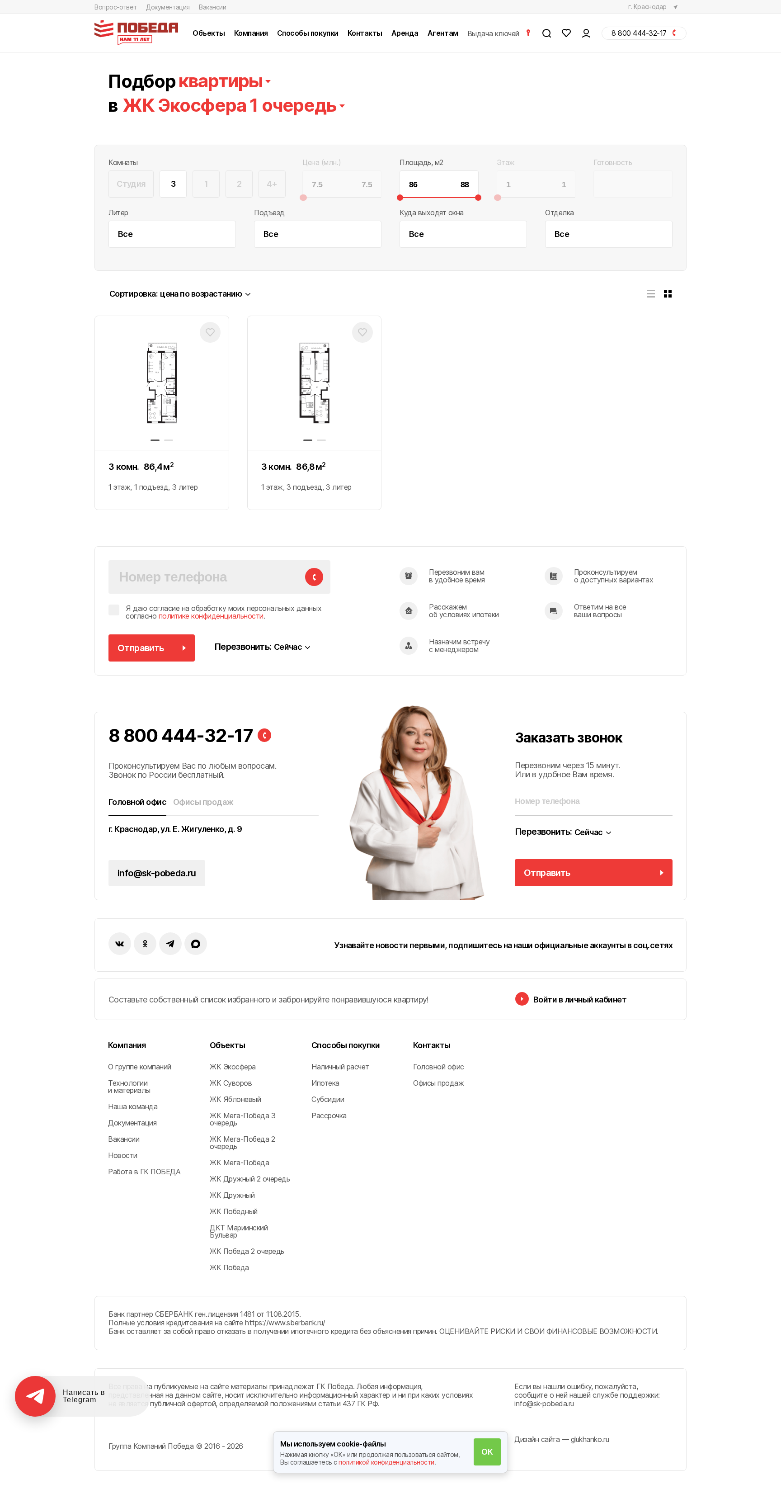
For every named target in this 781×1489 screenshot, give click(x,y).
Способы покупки (345, 1045)
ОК (487, 1451)
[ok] (145, 943)
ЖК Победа (229, 1267)
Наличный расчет (340, 1066)
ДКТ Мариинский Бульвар (239, 1231)
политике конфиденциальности (211, 615)
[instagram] (170, 943)
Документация (168, 7)
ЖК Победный (234, 1211)
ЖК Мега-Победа (239, 1162)
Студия (131, 184)
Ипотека (325, 1082)
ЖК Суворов (231, 1082)
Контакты (432, 1045)
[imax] (195, 943)
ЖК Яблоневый (235, 1099)
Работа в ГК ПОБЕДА (144, 1171)
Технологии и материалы (129, 1086)
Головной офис (438, 1066)
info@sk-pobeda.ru (157, 873)
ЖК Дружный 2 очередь (250, 1178)
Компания (127, 1045)
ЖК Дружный (232, 1195)
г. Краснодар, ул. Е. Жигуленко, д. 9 (175, 829)
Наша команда (132, 1106)
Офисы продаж (438, 1082)
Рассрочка (329, 1115)
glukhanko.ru (590, 1439)
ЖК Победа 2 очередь (247, 1251)
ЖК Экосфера (233, 1066)
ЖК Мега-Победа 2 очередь (242, 1142)
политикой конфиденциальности (386, 1462)
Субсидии (327, 1099)
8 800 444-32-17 (180, 736)
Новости (122, 1155)
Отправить (141, 648)
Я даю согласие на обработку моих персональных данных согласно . (223, 612)
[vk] (119, 943)
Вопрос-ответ (115, 7)
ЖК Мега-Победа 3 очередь (242, 1119)
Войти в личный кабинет (579, 999)
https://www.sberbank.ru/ (285, 1322)
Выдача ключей (494, 33)
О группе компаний (139, 1066)
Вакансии (212, 7)
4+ (272, 184)
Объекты (227, 1045)
